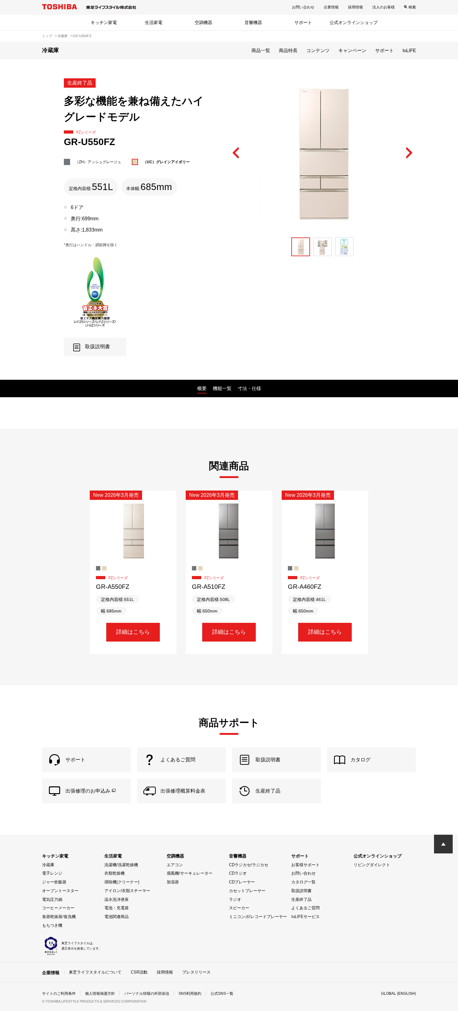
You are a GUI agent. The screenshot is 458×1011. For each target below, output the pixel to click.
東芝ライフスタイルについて (95, 972)
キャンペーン (352, 50)
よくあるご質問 (305, 908)
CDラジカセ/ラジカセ (248, 864)
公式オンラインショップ (354, 22)
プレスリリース (196, 972)
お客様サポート (305, 864)
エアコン (175, 864)
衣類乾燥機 (114, 873)
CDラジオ (238, 873)
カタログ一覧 (303, 882)
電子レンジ (52, 873)
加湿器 (173, 882)
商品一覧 (260, 50)
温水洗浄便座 (116, 899)
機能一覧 (222, 388)
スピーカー (239, 908)
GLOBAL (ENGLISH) (398, 993)
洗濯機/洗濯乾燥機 (121, 864)
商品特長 (288, 50)
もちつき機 (52, 925)
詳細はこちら (133, 632)
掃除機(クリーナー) (121, 882)
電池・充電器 (116, 908)
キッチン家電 (104, 22)
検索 (412, 7)
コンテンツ (318, 50)
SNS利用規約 (190, 993)
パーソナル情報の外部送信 (146, 993)
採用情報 (355, 7)
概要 (202, 388)
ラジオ (235, 899)
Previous (236, 153)
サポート (303, 22)
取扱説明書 (301, 890)
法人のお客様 (383, 7)
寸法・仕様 (249, 388)
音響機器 (253, 22)
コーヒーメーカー (58, 908)
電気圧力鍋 (52, 899)
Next (409, 153)
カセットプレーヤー (247, 890)
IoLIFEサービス (305, 916)
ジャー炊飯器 (54, 882)
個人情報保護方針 (100, 993)
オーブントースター (60, 890)
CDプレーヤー (242, 882)
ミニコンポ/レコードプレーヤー (258, 916)
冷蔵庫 (48, 864)
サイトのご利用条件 (59, 993)
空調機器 (203, 22)
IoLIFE (409, 50)
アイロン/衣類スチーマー (127, 890)
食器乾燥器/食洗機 (59, 916)
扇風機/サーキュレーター (189, 873)
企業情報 (331, 7)
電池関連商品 (116, 916)
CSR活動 (139, 972)
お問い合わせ (303, 7)
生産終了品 (301, 899)
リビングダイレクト (372, 864)
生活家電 (153, 22)
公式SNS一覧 (222, 993)
